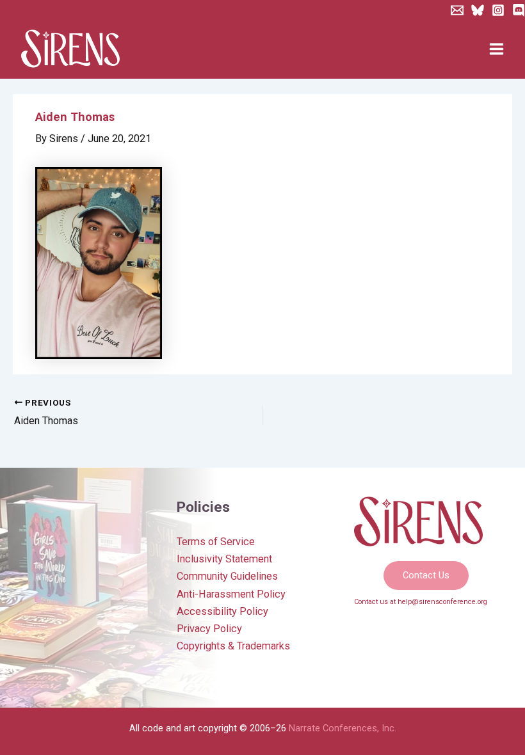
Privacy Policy (209, 629)
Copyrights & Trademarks (233, 646)
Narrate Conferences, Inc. (342, 728)
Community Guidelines (227, 576)
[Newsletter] (457, 10)
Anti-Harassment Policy (231, 594)
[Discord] (518, 10)
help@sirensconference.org (442, 602)
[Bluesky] (477, 10)
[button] (426, 575)
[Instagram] (498, 10)
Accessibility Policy (222, 611)
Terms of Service (216, 542)
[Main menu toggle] (496, 49)
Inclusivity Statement (224, 559)
